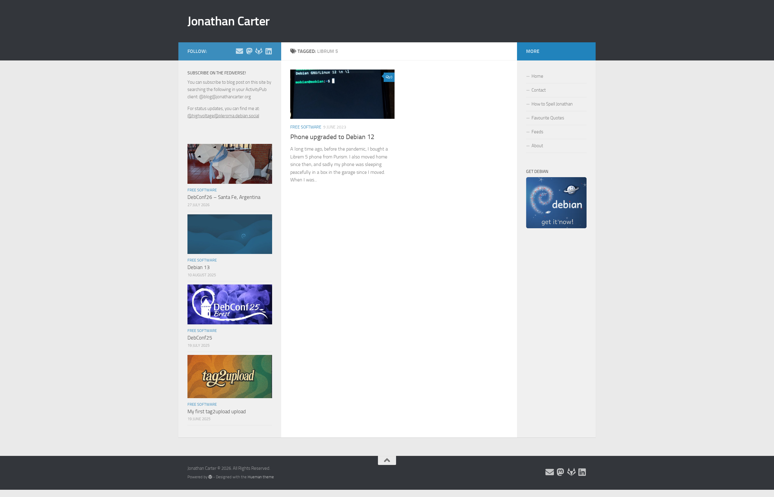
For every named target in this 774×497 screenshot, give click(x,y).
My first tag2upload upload (216, 411)
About (537, 145)
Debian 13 (198, 267)
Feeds (537, 132)
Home (537, 76)
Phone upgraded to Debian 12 (332, 137)
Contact (539, 90)
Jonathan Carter (228, 21)
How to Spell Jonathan (552, 104)
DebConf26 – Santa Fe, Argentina (223, 197)
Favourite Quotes (548, 118)
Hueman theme (261, 477)
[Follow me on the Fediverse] (249, 51)
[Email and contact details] (239, 51)
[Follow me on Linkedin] (268, 51)
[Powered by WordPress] (210, 477)
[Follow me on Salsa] (258, 51)
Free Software (305, 127)
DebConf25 (199, 338)
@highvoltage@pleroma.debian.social (223, 116)
